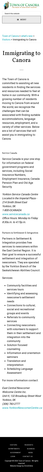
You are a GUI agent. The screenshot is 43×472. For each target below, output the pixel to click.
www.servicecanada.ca (15, 214)
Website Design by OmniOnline (21, 466)
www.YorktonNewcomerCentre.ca (22, 407)
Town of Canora (21, 5)
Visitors (6, 39)
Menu (23, 19)
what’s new (27, 36)
